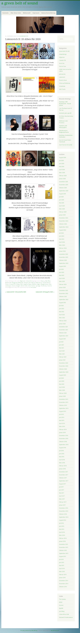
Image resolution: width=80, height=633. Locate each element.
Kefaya (18, 284)
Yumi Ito (49, 286)
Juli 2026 (61, 160)
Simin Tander (31, 286)
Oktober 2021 (63, 333)
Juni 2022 (61, 308)
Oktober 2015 (63, 550)
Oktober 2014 (63, 586)
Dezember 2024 (63, 218)
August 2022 (62, 302)
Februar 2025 (63, 212)
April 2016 (62, 532)
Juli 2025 (61, 197)
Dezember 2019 (63, 399)
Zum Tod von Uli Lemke (65, 145)
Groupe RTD (12, 284)
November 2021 (63, 330)
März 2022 (62, 317)
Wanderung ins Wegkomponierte (64, 131)
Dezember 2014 (63, 580)
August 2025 (62, 194)
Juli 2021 (61, 342)
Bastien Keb (8, 282)
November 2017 (63, 475)
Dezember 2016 (63, 508)
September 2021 (63, 336)
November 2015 (63, 547)
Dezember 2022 (63, 290)
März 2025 (62, 209)
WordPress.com (55, 630)
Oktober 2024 (63, 224)
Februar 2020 (63, 393)
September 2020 (63, 372)
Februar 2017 (63, 502)
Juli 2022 (61, 305)
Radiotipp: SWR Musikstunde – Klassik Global (65, 103)
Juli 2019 (61, 414)
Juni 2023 (61, 272)
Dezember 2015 (63, 544)
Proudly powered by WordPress (29, 630)
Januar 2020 (62, 396)
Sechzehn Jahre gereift (65, 113)
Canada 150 (62, 60)
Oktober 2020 (63, 369)
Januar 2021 (62, 360)
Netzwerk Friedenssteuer (66, 617)
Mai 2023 (61, 275)
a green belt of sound (19, 3)
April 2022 (62, 314)
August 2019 (62, 411)
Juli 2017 (61, 487)
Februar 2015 (63, 574)
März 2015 (62, 571)
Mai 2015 (61, 565)
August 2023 (62, 266)
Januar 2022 (62, 324)
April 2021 (62, 351)
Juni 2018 (61, 453)
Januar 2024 (62, 251)
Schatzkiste (62, 86)
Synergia (38, 286)
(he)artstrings (62, 54)
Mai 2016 (61, 529)
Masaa (30, 284)
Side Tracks (62, 89)
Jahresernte (62, 74)
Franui (7, 284)
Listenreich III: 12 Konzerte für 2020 (15, 292)
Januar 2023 (62, 287)
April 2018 (62, 460)
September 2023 (63, 263)
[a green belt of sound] (40, 25)
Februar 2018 (63, 466)
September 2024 (63, 227)
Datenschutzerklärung (48, 13)
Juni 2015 (61, 562)
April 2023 (62, 278)
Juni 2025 (61, 200)
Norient (61, 605)
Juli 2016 (61, 523)
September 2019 (63, 408)
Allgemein (22, 281)
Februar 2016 (63, 538)
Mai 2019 (61, 420)
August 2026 (62, 157)
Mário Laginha (24, 284)
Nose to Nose (63, 80)
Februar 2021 (63, 357)
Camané (26, 282)
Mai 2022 (61, 311)
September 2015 (63, 553)
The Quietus (62, 599)
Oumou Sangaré (16, 286)
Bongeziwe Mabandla (17, 282)
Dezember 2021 (63, 327)
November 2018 (63, 438)
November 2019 (63, 402)
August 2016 (62, 520)
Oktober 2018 (63, 441)
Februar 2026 (63, 175)
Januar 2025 (62, 215)
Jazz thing (61, 611)
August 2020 (62, 375)
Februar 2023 (63, 284)
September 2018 (63, 444)
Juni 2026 (61, 163)
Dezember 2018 (63, 435)
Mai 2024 (61, 239)
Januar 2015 (62, 577)
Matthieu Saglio (36, 284)
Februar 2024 (63, 248)
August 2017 (62, 484)
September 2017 (63, 481)
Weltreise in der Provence (63, 122)
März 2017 (62, 499)
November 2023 (63, 257)
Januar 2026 (62, 178)
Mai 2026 (61, 166)
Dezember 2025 (63, 182)
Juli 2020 (61, 378)
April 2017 (62, 496)
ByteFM (61, 608)
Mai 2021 (61, 348)
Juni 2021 (61, 345)
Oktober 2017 (63, 478)
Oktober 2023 (63, 260)
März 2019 (62, 426)
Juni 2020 (61, 381)
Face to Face (62, 66)
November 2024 (63, 221)
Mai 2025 (61, 203)
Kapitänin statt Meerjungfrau (63, 126)
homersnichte (23, 36)
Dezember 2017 (63, 472)
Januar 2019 (62, 432)
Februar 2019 (63, 429)
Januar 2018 (62, 469)
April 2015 (62, 568)
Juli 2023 (61, 269)
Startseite (5, 13)
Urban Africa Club (64, 614)
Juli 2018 (61, 450)
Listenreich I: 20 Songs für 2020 (45, 292)
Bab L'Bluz (48, 281)
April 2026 (62, 169)
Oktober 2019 (63, 405)
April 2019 (62, 423)
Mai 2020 (61, 384)
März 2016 (62, 535)
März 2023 (62, 281)
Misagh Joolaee (44, 284)
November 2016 (63, 511)
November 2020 (63, 366)
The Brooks (44, 286)
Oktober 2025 (63, 188)
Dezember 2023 (63, 254)
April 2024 (62, 242)
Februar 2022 (63, 321)
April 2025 (62, 206)
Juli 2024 (61, 233)
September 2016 (63, 517)
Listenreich (29, 281)
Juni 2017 (61, 490)
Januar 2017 (62, 505)
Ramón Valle (24, 286)
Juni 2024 (61, 236)
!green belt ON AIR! (64, 51)
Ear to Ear (61, 63)
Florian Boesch (46, 282)
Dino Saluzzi (32, 282)
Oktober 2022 (63, 296)
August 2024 (62, 230)
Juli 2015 (61, 559)
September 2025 (63, 191)
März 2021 (62, 354)
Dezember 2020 (63, 363)
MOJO (60, 602)
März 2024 (62, 245)
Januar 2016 (62, 541)
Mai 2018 (61, 457)
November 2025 (63, 185)
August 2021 (62, 339)
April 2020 (62, 387)
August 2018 (62, 447)
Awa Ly (43, 281)
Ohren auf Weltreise (64, 83)
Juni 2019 (61, 417)
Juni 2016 (61, 526)
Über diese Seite (16, 13)
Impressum (35, 13)
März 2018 (62, 463)
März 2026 (62, 172)
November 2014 (63, 583)
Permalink (33, 287)
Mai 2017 (61, 493)
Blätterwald (26, 13)
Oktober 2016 (63, 514)
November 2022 (63, 293)
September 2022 (63, 299)
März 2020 (62, 390)
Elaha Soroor (39, 282)
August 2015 (62, 556)
